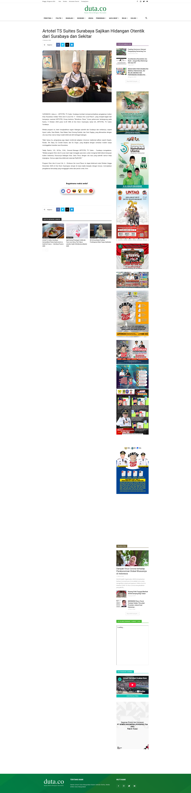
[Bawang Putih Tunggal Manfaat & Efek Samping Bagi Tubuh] (121, 594)
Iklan (60, 1)
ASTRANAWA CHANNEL (125, 672)
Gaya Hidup (113, 18)
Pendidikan (100, 18)
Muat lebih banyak (132, 81)
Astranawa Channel (74, 1)
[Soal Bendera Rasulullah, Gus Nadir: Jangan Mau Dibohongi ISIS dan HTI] (121, 61)
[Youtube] (147, 1)
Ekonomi (80, 18)
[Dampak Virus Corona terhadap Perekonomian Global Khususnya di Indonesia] (132, 558)
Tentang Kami (84, 1)
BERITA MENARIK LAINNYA (52, 219)
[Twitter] (143, 1)
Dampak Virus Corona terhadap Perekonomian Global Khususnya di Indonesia (131, 571)
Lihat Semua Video (132, 696)
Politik (58, 18)
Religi (124, 18)
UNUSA (90, 18)
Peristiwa (47, 18)
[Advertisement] (77, 108)
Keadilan (69, 18)
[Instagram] (140, 1)
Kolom (133, 18)
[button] (146, 18)
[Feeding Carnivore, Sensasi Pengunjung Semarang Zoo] (121, 51)
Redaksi (65, 1)
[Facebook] (137, 1)
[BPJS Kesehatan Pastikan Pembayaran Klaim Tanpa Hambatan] (101, 231)
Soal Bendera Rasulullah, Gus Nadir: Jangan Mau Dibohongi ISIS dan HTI (137, 61)
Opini (118, 565)
